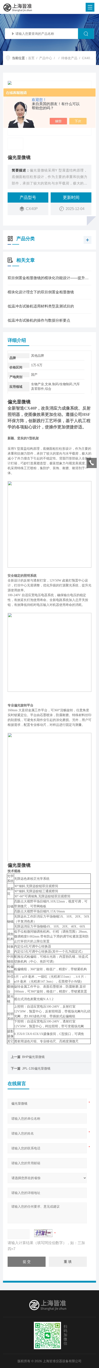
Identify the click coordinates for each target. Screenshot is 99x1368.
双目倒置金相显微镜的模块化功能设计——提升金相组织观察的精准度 (49, 278)
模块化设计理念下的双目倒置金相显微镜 (41, 292)
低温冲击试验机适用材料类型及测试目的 (41, 306)
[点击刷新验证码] (43, 1233)
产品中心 (45, 58)
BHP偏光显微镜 (33, 1057)
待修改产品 (69, 58)
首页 (31, 58)
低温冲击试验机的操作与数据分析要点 (39, 320)
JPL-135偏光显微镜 (36, 1068)
